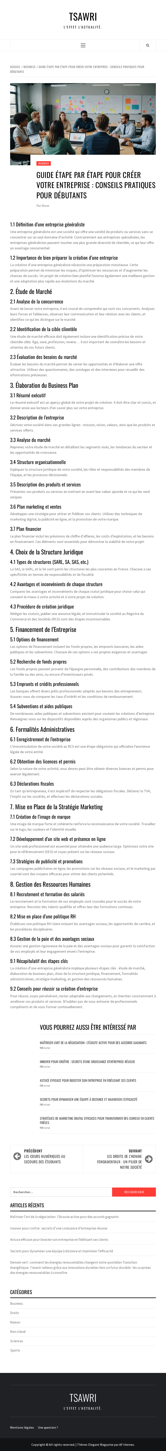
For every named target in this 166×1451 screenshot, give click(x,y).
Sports (15, 1350)
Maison (15, 1322)
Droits (14, 1313)
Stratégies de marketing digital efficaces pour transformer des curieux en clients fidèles (97, 1120)
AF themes (126, 1445)
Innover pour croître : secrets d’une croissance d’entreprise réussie (87, 1061)
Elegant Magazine (100, 1445)
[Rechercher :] (61, 1192)
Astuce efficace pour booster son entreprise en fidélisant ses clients (88, 1080)
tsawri (83, 16)
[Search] (147, 45)
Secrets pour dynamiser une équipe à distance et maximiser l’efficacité (88, 1099)
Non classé (18, 1331)
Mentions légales (22, 1427)
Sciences (16, 1341)
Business (43, 163)
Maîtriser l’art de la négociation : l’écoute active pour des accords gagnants (93, 1042)
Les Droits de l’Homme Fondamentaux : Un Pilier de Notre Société (119, 1159)
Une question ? (48, 1427)
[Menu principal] (83, 45)
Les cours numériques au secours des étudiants (44, 1156)
